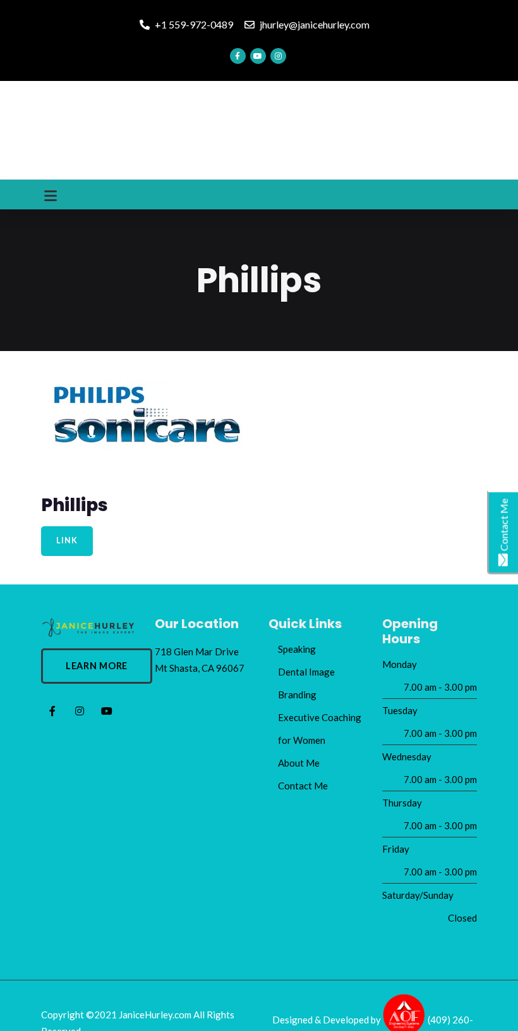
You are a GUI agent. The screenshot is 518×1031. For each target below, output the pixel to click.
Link (66, 540)
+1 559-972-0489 (193, 24)
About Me (299, 763)
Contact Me (303, 785)
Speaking (297, 649)
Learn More (97, 665)
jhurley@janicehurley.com (314, 24)
